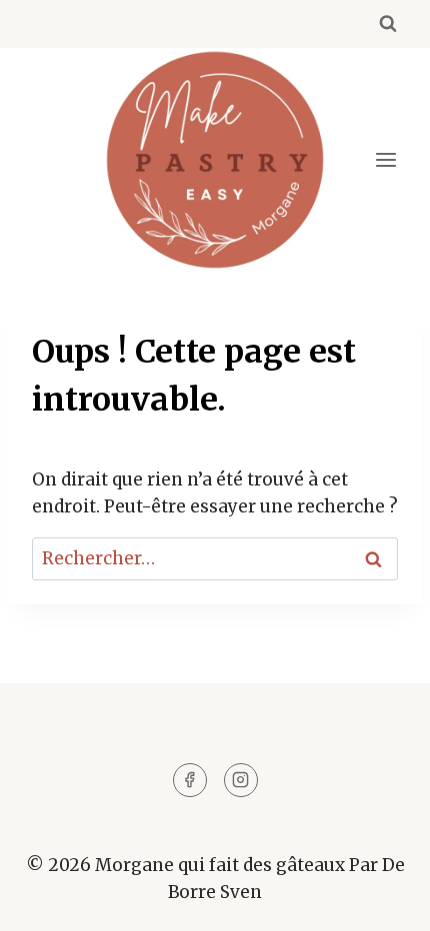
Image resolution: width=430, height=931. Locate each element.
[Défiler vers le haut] (379, 900)
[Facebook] (190, 780)
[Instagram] (241, 780)
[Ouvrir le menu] (385, 159)
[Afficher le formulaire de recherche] (388, 24)
